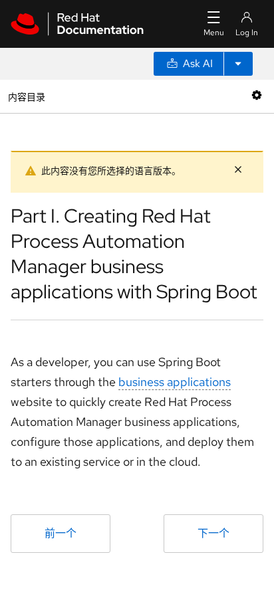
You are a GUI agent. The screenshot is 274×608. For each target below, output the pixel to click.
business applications (174, 381)
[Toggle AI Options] (238, 64)
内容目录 (26, 96)
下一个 (213, 533)
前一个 (60, 533)
